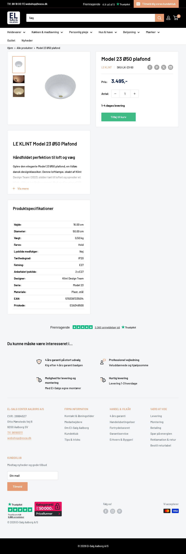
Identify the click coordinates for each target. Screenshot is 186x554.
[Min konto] (168, 18)
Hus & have (106, 32)
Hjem (10, 47)
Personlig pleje (78, 32)
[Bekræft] (159, 18)
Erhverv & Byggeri (121, 439)
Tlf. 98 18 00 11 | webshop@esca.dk (27, 3)
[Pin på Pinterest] (156, 67)
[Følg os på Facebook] (105, 511)
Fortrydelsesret (120, 427)
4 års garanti (118, 416)
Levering (156, 416)
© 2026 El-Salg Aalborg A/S (93, 546)
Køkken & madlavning (45, 32)
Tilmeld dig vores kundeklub (158, 3)
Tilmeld (17, 486)
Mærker (151, 32)
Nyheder (27, 40)
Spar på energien (161, 433)
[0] (175, 18)
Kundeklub (71, 433)
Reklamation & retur (163, 439)
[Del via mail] (170, 67)
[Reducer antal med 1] (115, 94)
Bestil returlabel (160, 445)
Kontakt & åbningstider (79, 416)
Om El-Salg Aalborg (76, 427)
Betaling (155, 427)
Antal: (105, 93)
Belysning (129, 32)
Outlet (11, 40)
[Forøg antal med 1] (134, 94)
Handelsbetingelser (122, 422)
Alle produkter (25, 47)
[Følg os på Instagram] (112, 511)
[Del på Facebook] (149, 67)
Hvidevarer (14, 32)
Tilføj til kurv (118, 117)
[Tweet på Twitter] (163, 67)
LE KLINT (106, 67)
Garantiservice (119, 433)
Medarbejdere (73, 422)
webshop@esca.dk (19, 438)
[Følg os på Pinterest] (119, 511)
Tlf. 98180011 (15, 432)
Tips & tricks (72, 439)
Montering (156, 422)
